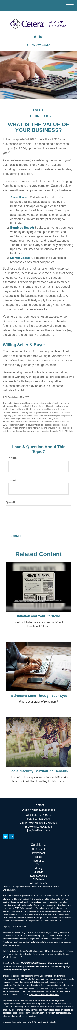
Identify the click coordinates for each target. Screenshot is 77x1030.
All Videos (38, 879)
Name (12, 458)
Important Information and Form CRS (19, 1021)
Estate (38, 857)
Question (12, 502)
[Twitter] (35, 37)
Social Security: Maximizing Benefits (38, 771)
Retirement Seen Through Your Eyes (38, 696)
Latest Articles (38, 875)
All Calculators (38, 883)
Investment (38, 853)
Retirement (38, 849)
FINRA (61, 935)
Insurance (38, 860)
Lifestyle (38, 872)
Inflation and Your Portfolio (38, 616)
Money (39, 868)
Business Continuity (47, 1021)
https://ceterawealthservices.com (44, 994)
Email (12, 480)
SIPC (67, 935)
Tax (38, 864)
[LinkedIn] (40, 37)
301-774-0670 (40, 45)
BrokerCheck (9, 889)
